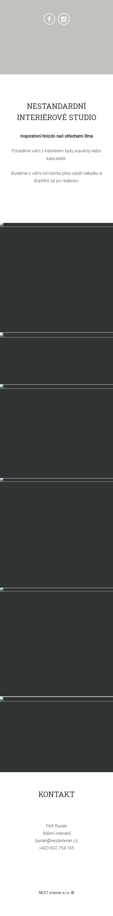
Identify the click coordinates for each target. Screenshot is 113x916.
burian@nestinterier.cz (56, 840)
